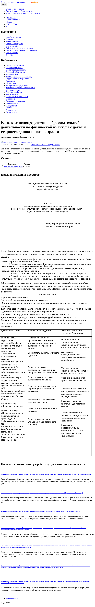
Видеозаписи (11, 112)
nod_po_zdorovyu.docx (13, 167)
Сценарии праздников (15, 101)
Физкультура (11, 105)
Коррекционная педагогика (17, 79)
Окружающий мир (14, 92)
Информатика (12, 74)
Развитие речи (12, 94)
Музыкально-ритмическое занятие (20, 88)
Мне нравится (12, 598)
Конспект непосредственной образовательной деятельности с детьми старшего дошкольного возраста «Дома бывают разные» (40, 511)
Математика (11, 83)
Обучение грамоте (13, 90)
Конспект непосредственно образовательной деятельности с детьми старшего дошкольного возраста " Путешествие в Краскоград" (42, 493)
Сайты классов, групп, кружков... (20, 48)
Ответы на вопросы (14, 44)
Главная (9, 39)
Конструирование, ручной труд (19, 76)
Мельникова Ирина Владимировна (45, 145)
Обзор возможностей (15, 9)
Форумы (9, 55)
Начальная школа (13, 20)
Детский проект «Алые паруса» (19, 11)
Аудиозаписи (11, 110)
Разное (9, 108)
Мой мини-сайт (12, 41)
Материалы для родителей (17, 85)
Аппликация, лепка (14, 68)
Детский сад (11, 17)
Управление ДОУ (13, 103)
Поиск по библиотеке (15, 65)
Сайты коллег (12, 53)
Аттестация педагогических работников (23, 13)
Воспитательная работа (16, 70)
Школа (9, 22)
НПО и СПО (11, 24)
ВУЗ (8, 26)
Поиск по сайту (12, 46)
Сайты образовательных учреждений (21, 50)
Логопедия (10, 81)
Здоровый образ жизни (15, 72)
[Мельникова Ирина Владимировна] (17, 142)
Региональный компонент (17, 97)
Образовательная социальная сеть (19, 2)
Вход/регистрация (13, 37)
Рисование (10, 99)
